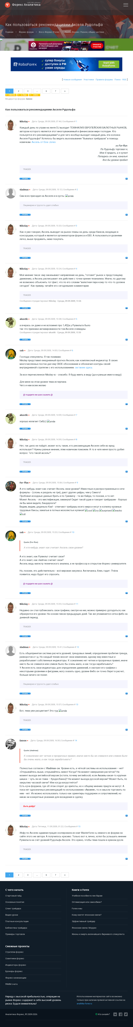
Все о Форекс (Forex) (49, 32)
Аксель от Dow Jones (44, 142)
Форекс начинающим (15, 978)
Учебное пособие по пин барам (87, 895)
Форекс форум (26, 32)
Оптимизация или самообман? (87, 902)
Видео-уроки (11, 915)
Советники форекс (14, 958)
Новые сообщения (72, 79)
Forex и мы (77, 908)
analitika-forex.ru (84, 1003)
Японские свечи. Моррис (84, 928)
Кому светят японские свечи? (87, 915)
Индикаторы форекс (15, 965)
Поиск (118, 79)
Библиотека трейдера (16, 928)
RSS (124, 79)
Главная (9, 32)
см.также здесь (83, 367)
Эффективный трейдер (83, 921)
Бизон (29, 99)
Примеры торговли (15, 934)
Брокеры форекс (14, 971)
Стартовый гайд (13, 895)
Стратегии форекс (14, 952)
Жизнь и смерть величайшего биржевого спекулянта (98, 934)
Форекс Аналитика (26, 4)
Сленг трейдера (13, 908)
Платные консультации (17, 921)
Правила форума (104, 79)
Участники (89, 79)
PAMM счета (11, 984)
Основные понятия (14, 902)
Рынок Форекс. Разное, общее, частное (84, 32)
